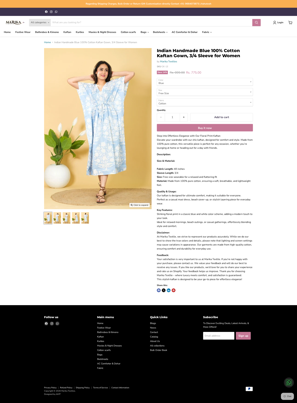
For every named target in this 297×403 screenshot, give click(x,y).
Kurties (80, 32)
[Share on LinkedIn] (168, 290)
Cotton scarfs (128, 32)
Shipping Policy (83, 387)
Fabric (206, 32)
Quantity (161, 110)
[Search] (256, 22)
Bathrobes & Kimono (47, 32)
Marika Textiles (168, 61)
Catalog (154, 336)
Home (7, 32)
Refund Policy (66, 387)
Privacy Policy (50, 387)
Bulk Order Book (158, 350)
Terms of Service (100, 387)
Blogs (153, 323)
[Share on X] (164, 290)
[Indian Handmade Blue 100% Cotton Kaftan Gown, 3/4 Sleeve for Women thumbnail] (48, 218)
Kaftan (67, 32)
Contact (154, 332)
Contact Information (120, 387)
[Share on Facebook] (159, 290)
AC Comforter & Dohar (185, 32)
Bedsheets (159, 32)
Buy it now (205, 128)
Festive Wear (22, 32)
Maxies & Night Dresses (102, 32)
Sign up (243, 336)
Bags (144, 32)
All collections (157, 345)
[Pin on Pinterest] (173, 290)
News (153, 327)
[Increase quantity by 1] (184, 117)
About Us (155, 341)
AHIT (58, 394)
